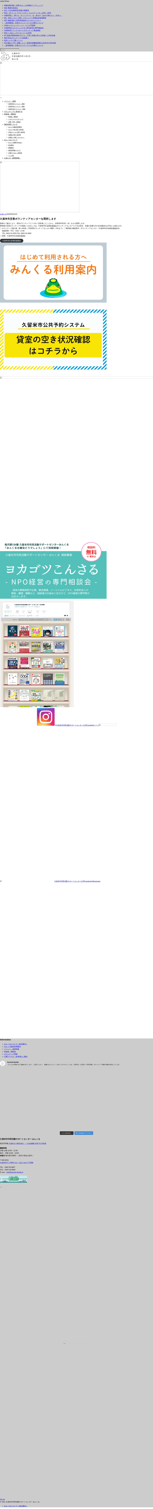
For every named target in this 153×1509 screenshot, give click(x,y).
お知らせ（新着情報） (12, 158)
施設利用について (10, 124)
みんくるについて (10, 140)
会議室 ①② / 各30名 (14, 135)
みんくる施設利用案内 (15, 127)
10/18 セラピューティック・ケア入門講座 (19, 25)
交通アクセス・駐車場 (15, 153)
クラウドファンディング (15, 119)
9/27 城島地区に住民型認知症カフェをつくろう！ (22, 20)
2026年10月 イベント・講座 (16, 109)
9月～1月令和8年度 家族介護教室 (16, 10)
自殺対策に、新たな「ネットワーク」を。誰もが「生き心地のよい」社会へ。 (33, 15)
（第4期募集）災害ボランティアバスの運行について (23, 23)
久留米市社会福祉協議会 (11, 241)
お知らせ (3, 214)
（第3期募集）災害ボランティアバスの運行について (23, 45)
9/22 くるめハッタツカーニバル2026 (18, 33)
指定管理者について (14, 150)
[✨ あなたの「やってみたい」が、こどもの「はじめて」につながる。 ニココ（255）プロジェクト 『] (115, 1082)
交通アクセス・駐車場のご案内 (15, 1056)
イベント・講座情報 (11, 1049)
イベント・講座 (10, 101)
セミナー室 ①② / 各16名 (16, 129)
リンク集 (11, 155)
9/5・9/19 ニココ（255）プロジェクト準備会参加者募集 (25, 18)
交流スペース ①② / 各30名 (16, 132)
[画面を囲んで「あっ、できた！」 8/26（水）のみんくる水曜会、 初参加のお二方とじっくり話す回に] (38, 1113)
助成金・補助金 (10, 114)
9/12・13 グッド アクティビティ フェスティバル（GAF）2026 (27, 13)
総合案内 (11, 145)
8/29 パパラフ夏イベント (13, 40)
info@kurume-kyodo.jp (14, 1172)
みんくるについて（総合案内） (15, 1044)
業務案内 (11, 148)
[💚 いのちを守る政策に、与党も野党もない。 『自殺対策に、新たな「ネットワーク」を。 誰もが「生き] (38, 1077)
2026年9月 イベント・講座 (16, 106)
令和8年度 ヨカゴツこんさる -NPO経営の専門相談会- (24, 28)
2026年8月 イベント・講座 (16, 104)
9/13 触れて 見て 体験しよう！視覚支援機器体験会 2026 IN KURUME (30, 43)
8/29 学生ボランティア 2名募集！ (16, 38)
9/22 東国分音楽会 (11, 8)
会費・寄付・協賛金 (14, 122)
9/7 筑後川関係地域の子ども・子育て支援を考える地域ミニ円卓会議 (29, 35)
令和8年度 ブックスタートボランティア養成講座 (22, 30)
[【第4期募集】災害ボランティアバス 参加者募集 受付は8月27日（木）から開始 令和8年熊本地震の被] (115, 1108)
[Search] (20, 50)
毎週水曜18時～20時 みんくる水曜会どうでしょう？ (23, 5)
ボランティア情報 (10, 1054)
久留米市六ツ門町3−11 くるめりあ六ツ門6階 (16, 1163)
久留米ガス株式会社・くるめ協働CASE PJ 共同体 (27, 1143)
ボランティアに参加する (13, 111)
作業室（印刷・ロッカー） (16, 137)
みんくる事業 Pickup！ (15, 142)
